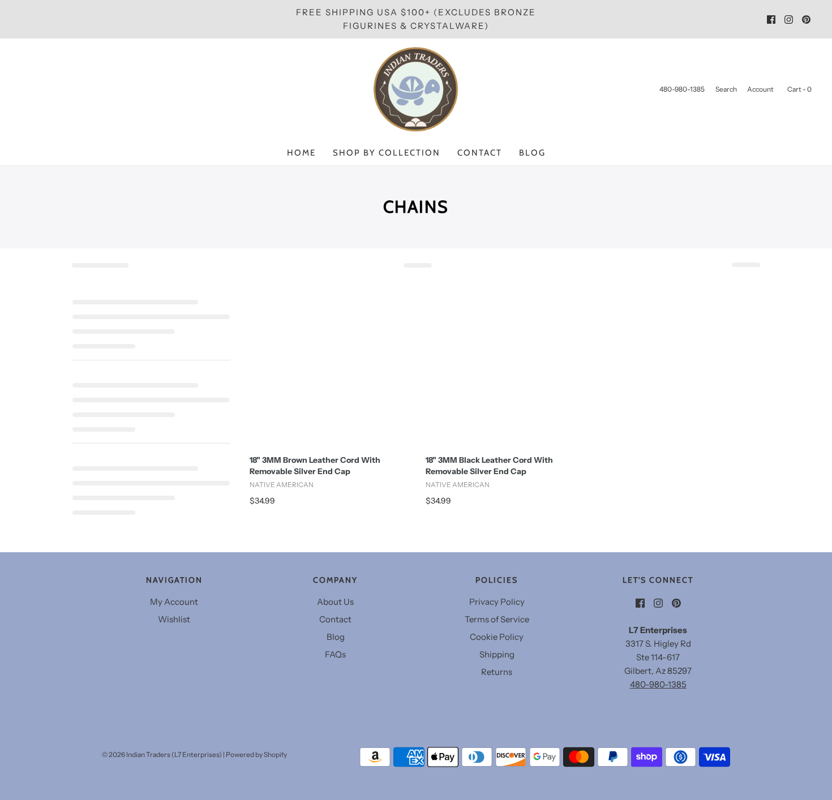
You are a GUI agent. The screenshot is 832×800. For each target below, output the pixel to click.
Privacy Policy (497, 601)
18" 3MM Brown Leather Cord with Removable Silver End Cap (315, 465)
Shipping (496, 654)
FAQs (335, 654)
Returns (496, 671)
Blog (532, 153)
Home (301, 153)
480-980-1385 (658, 684)
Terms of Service (497, 619)
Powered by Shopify (256, 754)
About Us (335, 601)
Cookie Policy (497, 636)
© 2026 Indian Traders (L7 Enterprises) (162, 754)
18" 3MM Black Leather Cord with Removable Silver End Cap (489, 465)
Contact (479, 153)
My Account (174, 601)
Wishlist (174, 619)
